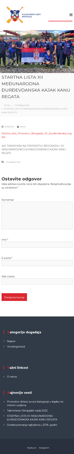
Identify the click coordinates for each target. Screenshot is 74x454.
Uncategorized (22, 105)
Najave (11, 341)
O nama (12, 376)
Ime (5, 239)
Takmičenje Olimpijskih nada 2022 (27, 410)
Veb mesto (8, 276)
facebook (31, 447)
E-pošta (7, 258)
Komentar (8, 199)
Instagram (44, 447)
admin (23, 126)
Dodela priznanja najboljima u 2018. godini (32, 424)
